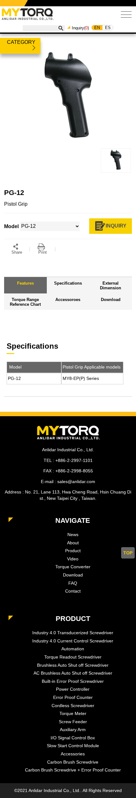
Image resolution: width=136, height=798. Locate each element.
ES (108, 27)
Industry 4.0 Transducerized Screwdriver (72, 632)
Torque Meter (72, 713)
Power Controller (73, 689)
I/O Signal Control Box (73, 737)
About (73, 542)
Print (42, 252)
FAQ (72, 583)
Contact (73, 591)
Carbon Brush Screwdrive (72, 762)
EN (97, 27)
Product (73, 550)
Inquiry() (80, 28)
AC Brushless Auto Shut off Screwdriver (73, 673)
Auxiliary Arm (73, 729)
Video (72, 558)
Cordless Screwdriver (73, 705)
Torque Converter (72, 566)
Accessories (73, 753)
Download (73, 574)
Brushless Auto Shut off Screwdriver (72, 665)
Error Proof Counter (73, 697)
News (72, 534)
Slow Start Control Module (73, 745)
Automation (72, 648)
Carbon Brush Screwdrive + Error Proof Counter (73, 769)
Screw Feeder (73, 721)
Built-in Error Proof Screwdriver (73, 681)
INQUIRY (116, 225)
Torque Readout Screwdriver (73, 656)
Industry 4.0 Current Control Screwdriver (72, 640)
